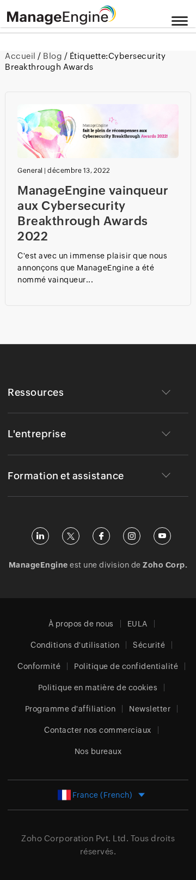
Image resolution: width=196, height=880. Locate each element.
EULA (137, 624)
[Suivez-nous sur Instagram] (131, 536)
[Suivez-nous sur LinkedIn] (40, 536)
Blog (52, 56)
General (30, 170)
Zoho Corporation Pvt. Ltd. (74, 838)
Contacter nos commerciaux (97, 730)
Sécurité (149, 645)
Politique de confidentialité (126, 666)
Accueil (21, 56)
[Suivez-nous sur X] (70, 536)
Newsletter (149, 709)
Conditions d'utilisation (74, 645)
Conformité (38, 666)
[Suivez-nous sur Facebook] (101, 536)
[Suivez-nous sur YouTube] (162, 536)
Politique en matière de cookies (98, 687)
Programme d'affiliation (70, 709)
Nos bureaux (98, 751)
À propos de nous (81, 624)
